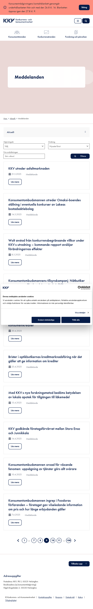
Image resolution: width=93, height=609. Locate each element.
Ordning (51, 142)
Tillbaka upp (76, 563)
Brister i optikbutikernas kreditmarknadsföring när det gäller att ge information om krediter (45, 359)
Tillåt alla (76, 320)
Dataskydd (70, 597)
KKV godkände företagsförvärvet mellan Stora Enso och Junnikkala (44, 430)
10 (53, 541)
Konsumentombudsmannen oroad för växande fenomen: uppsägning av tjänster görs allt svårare (42, 466)
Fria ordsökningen (11, 152)
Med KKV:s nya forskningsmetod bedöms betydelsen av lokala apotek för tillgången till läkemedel (44, 394)
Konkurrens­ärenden (46, 36)
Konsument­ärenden (17, 36)
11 (60, 541)
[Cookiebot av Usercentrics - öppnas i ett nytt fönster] (79, 288)
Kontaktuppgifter (45, 597)
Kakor (80, 597)
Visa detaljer (80, 313)
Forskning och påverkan (76, 36)
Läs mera (15, 182)
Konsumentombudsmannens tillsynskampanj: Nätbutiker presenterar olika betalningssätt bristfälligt (46, 282)
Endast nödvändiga (46, 320)
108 (69, 541)
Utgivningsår (9, 142)
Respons (58, 597)
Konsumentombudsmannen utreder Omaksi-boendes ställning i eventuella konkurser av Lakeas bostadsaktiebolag (44, 204)
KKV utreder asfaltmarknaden (29, 168)
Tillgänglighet (10, 600)
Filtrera (83, 156)
